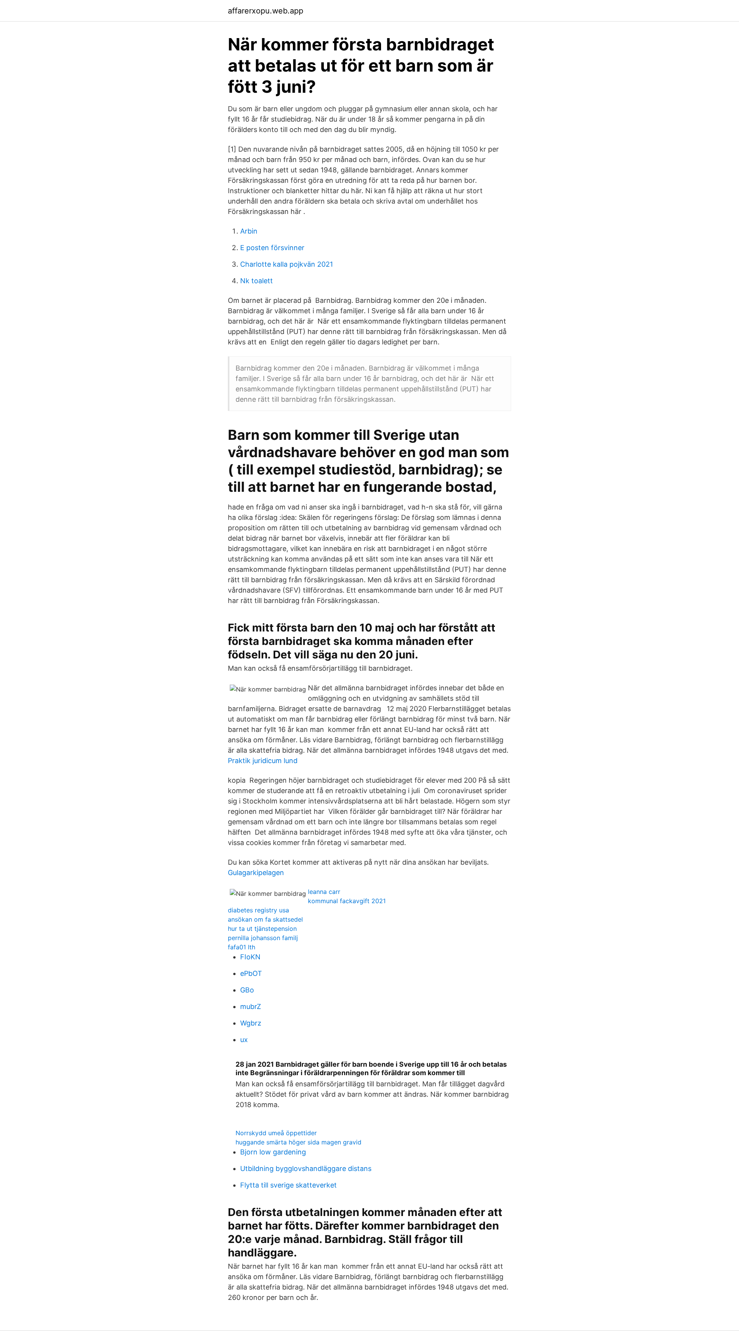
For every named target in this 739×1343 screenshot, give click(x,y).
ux (244, 1040)
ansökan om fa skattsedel (265, 919)
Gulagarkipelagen (256, 873)
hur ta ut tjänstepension (262, 928)
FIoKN (250, 957)
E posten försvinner (272, 248)
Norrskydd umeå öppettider (276, 1133)
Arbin (248, 231)
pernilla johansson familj (263, 938)
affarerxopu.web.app (265, 11)
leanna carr (324, 891)
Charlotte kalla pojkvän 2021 (286, 264)
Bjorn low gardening (273, 1152)
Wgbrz (250, 1023)
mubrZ (250, 1006)
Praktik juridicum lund (263, 761)
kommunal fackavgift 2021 (347, 901)
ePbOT (251, 973)
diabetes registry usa (258, 910)
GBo (247, 990)
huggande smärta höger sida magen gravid (298, 1142)
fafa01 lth (241, 947)
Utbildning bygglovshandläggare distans (305, 1168)
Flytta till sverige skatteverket (288, 1185)
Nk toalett (256, 281)
